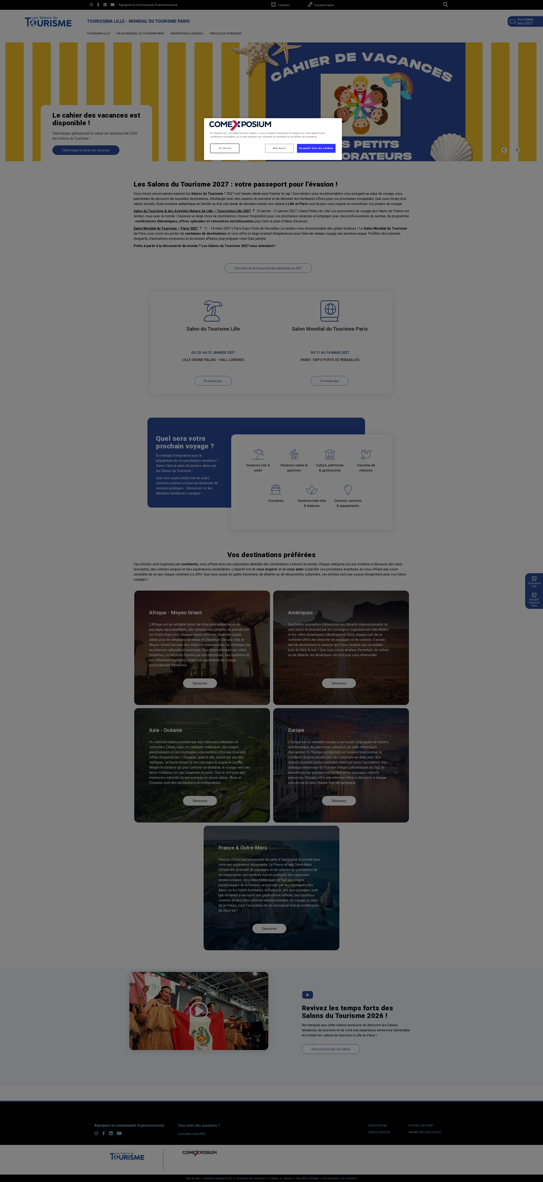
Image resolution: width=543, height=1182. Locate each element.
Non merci (279, 148)
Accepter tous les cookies (316, 148)
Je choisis (225, 148)
